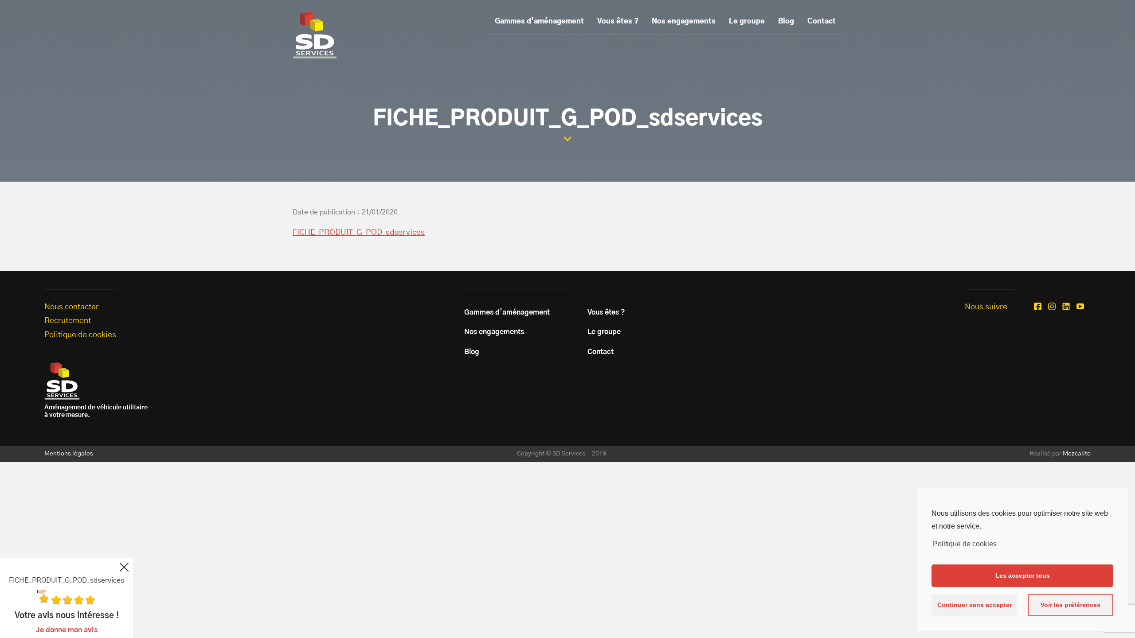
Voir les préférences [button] (1070, 604)
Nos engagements (684, 21)
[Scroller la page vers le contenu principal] (567, 138)
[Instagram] (1052, 306)
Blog (786, 21)
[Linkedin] (1066, 306)
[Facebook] (1037, 306)
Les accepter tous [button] (1022, 575)
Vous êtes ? (617, 21)
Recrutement (67, 321)
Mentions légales (68, 454)
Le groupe (747, 21)
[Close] (124, 567)
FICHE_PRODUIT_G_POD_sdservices (359, 233)
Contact (821, 21)
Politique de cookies (965, 544)
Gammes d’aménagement (539, 21)
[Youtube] (1080, 306)
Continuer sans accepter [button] (974, 604)
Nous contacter (71, 307)
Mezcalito (1077, 454)
